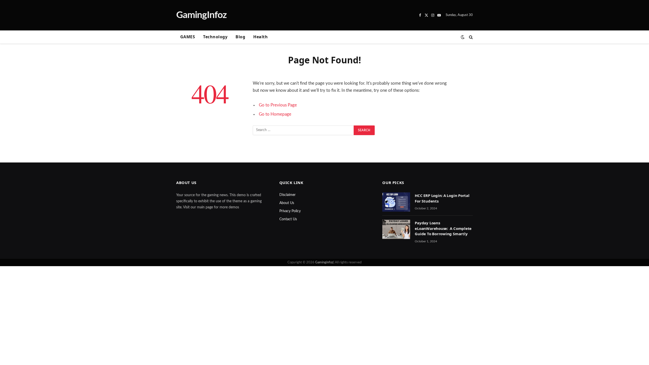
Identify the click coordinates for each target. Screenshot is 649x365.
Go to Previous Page (278, 105)
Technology (215, 37)
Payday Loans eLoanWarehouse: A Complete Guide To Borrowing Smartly (443, 228)
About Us (286, 203)
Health (260, 37)
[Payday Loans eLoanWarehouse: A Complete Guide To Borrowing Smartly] (396, 229)
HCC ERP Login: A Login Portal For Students (442, 198)
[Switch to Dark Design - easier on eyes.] (463, 37)
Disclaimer (287, 195)
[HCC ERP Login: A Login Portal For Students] (396, 202)
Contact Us (288, 219)
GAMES (187, 37)
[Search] (470, 37)
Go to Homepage (275, 114)
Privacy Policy (290, 211)
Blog (240, 37)
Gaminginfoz (324, 262)
